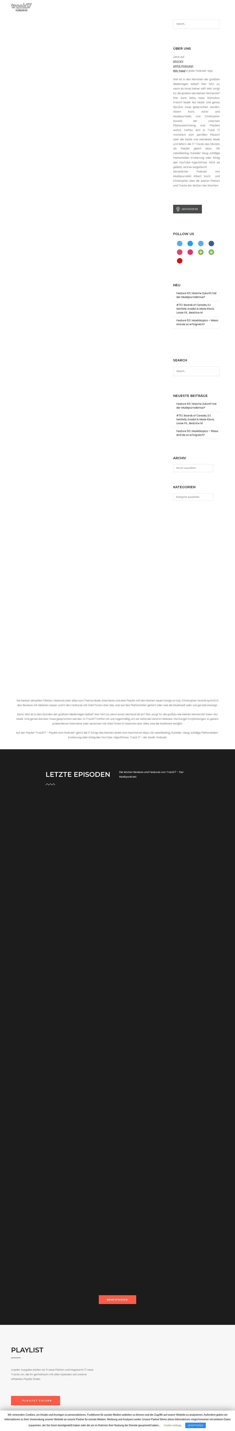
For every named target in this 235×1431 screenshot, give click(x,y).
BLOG (122, 7)
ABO (134, 7)
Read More (20, 142)
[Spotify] (199, 8)
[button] (35, 1400)
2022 (22, 253)
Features (31, 90)
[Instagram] (194, 8)
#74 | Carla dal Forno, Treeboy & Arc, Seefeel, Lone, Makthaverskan (74, 1203)
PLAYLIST (106, 7)
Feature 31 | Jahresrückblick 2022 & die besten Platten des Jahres (44, 242)
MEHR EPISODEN (117, 1299)
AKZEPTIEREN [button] (195, 1425)
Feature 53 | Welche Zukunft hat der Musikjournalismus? (196, 295)
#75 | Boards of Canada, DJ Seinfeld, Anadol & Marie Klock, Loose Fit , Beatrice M (195, 308)
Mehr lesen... (53, 912)
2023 (22, 90)
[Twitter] (189, 8)
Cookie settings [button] (172, 1425)
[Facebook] (183, 8)
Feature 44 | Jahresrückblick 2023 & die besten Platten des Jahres (44, 79)
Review (62, 1019)
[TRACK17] (21, 7)
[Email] (214, 8)
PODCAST (87, 7)
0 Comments (92, 872)
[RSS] (209, 8)
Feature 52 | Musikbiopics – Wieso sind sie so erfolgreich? (197, 322)
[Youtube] (204, 8)
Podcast (41, 90)
